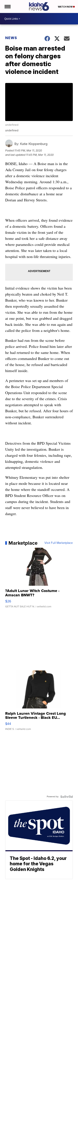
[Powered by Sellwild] (66, 796)
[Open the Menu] (7, 6)
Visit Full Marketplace (58, 542)
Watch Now (65, 6)
